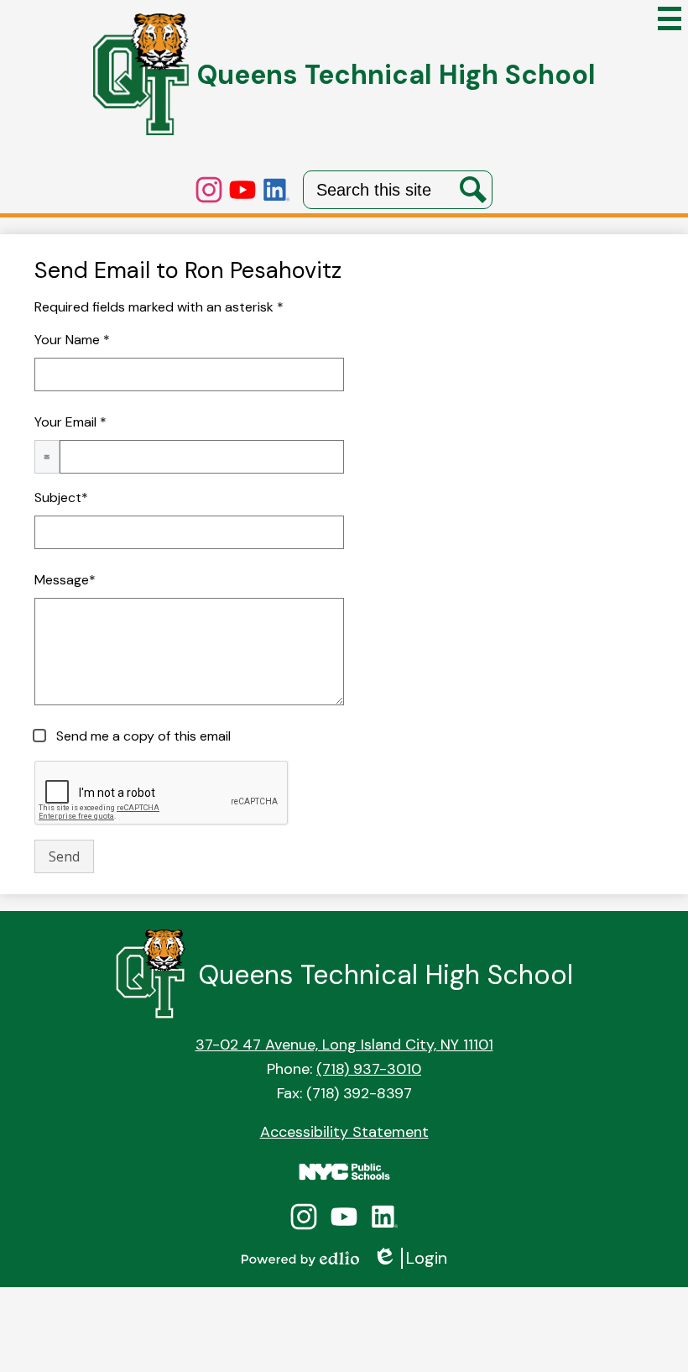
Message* (65, 580)
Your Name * (72, 339)
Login (410, 1258)
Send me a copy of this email (142, 736)
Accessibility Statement (344, 1132)
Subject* (61, 497)
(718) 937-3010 (368, 1069)
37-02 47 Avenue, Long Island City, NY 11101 (344, 1044)
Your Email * (70, 422)
